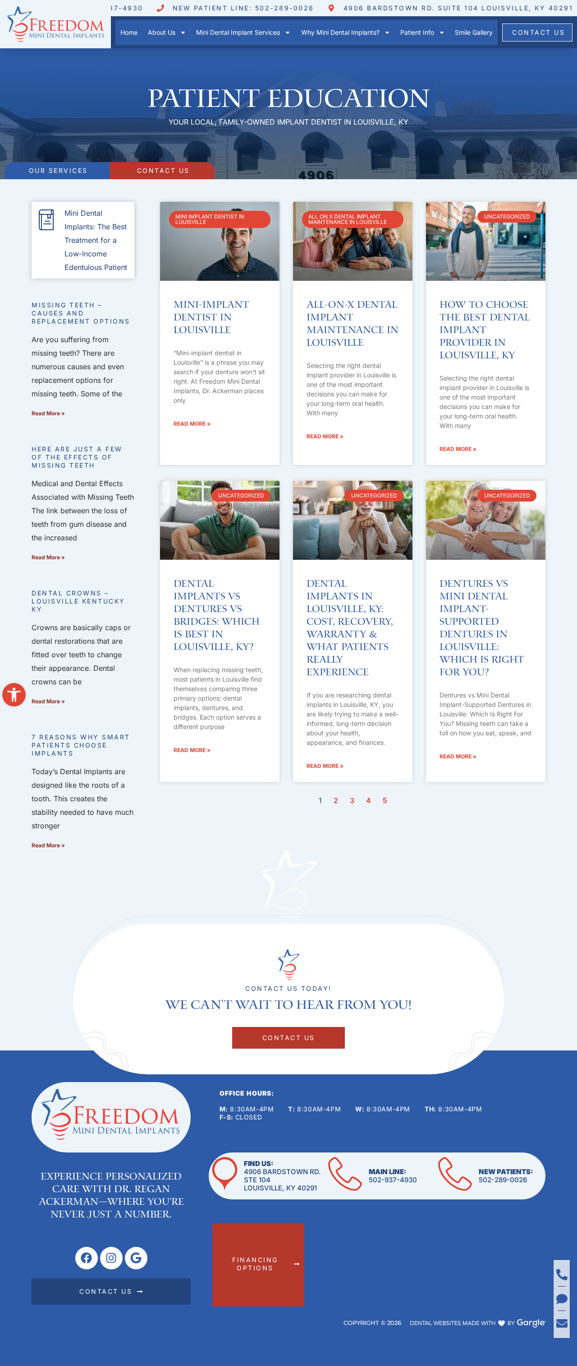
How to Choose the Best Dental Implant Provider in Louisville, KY (485, 330)
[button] (14, 694)
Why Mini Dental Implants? (340, 32)
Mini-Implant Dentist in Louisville (211, 318)
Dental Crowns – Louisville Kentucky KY (78, 601)
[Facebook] (86, 1258)
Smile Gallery (474, 32)
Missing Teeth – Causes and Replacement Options (81, 313)
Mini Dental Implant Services (238, 32)
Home (128, 32)
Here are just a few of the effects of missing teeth (77, 457)
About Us (161, 32)
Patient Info (417, 32)
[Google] (136, 1258)
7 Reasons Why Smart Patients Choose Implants (81, 745)
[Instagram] (111, 1258)
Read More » (48, 413)
